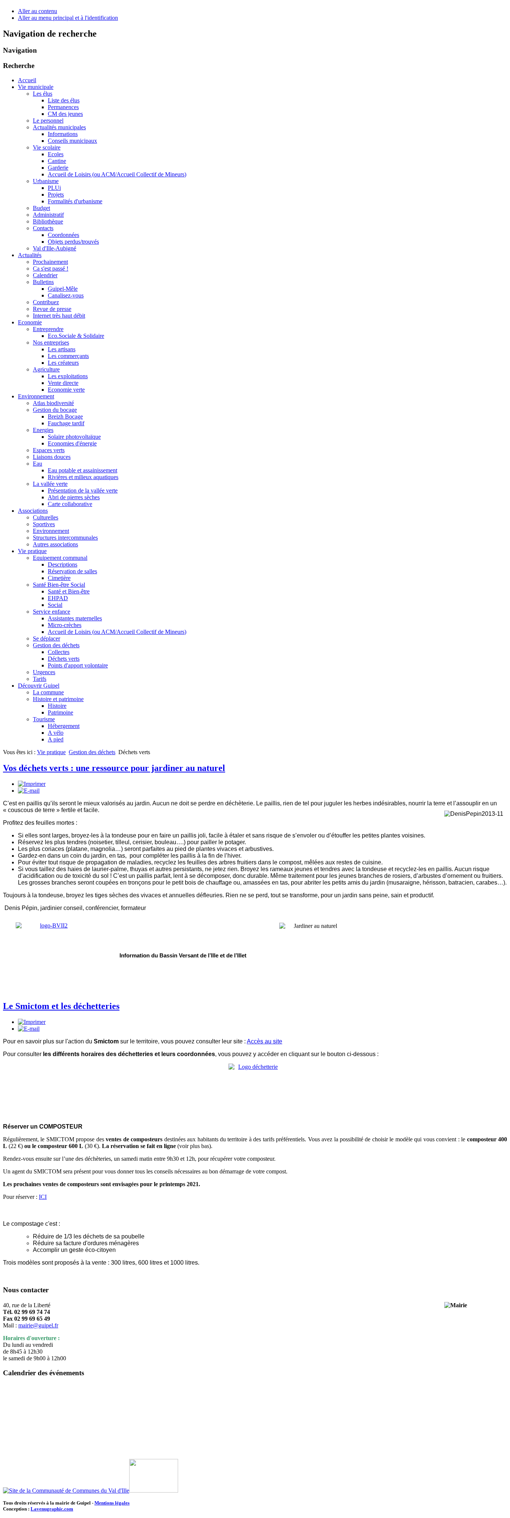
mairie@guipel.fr (38, 1325)
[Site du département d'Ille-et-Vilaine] (153, 1490)
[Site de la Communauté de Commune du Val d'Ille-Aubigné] (66, 1490)
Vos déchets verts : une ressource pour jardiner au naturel (114, 768)
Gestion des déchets (92, 752)
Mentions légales (112, 1503)
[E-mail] (29, 790)
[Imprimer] (32, 784)
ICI (43, 1197)
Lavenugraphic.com (52, 1509)
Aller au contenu (37, 11)
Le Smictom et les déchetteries (61, 1006)
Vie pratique (51, 752)
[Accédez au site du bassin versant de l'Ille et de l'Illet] (50, 957)
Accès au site (264, 1041)
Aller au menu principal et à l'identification (68, 18)
